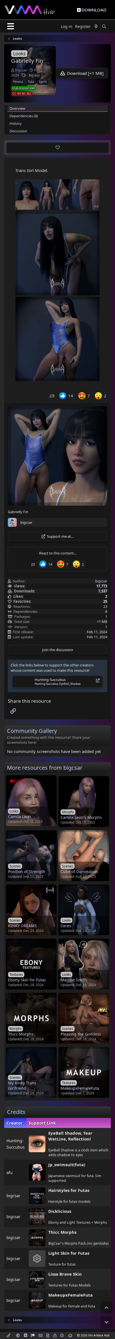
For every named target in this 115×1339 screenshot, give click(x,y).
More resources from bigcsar (44, 767)
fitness (18, 81)
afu (9, 1172)
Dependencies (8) (23, 115)
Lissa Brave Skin (65, 1274)
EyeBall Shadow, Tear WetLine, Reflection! (70, 1136)
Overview (17, 108)
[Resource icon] (37, 1258)
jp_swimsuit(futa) (66, 1164)
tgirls (43, 81)
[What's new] (96, 26)
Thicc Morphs (62, 1232)
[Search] (104, 26)
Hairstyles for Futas (68, 1190)
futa (31, 81)
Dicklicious (59, 1211)
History (15, 123)
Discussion (18, 130)
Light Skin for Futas (68, 1253)
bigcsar (21, 70)
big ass (34, 75)
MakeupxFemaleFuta (70, 1295)
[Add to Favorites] (57, 147)
